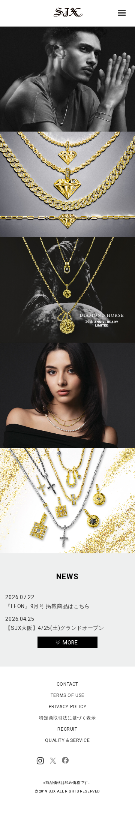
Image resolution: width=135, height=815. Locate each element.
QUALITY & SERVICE (67, 740)
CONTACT (67, 684)
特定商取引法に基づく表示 (67, 718)
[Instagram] (40, 761)
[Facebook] (65, 761)
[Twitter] (53, 761)
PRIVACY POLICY (67, 706)
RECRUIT (67, 729)
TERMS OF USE (67, 695)
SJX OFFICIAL (65, 17)
